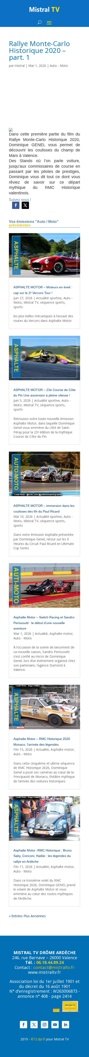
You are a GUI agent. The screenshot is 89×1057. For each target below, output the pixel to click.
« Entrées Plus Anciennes (27, 916)
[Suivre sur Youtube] (55, 1024)
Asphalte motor (61, 633)
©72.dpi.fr (38, 1039)
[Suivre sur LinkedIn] (65, 1024)
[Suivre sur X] (25, 205)
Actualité (41, 633)
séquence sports (52, 302)
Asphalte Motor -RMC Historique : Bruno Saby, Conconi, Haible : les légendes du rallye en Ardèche (42, 856)
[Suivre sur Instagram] (44, 1024)
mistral (20, 65)
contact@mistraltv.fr (53, 967)
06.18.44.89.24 (50, 962)
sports (18, 307)
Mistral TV (31, 302)
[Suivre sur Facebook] (15, 205)
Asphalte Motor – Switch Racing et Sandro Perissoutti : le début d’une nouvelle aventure (43, 622)
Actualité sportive (49, 298)
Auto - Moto (59, 65)
